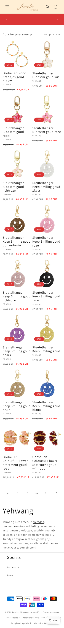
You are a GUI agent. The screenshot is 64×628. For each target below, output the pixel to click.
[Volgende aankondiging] (57, 19)
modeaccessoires (14, 526)
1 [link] (8, 492)
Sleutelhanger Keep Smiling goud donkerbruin (17, 241)
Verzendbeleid (13, 617)
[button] (7, 7)
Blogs (10, 575)
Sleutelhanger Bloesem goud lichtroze (13, 186)
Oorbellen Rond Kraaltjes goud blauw (14, 77)
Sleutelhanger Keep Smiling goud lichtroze (17, 296)
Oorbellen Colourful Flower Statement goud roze (15, 462)
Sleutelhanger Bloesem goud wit (45, 75)
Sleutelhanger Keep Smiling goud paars (17, 351)
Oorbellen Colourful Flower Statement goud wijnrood (44, 462)
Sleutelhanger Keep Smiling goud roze (46, 241)
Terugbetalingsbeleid (21, 623)
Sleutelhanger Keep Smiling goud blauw (46, 406)
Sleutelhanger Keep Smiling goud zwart (46, 296)
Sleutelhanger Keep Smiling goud (46, 349)
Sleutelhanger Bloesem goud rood (13, 132)
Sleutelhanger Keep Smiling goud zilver (46, 186)
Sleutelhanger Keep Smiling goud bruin (17, 406)
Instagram (13, 567)
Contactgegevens (51, 612)
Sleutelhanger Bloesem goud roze (46, 130)
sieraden (38, 522)
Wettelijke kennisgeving (45, 623)
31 (46, 492)
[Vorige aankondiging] (6, 19)
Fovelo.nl (16, 612)
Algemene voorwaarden (34, 617)
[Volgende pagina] (56, 493)
